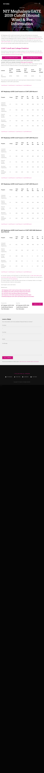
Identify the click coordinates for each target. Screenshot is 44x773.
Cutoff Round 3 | (19, 85)
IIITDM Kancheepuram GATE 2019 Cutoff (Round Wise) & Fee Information (18, 296)
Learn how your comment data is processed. (29, 361)
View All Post (37, 304)
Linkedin (26, 376)
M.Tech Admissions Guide (11, 57)
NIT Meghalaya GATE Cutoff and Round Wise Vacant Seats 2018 (16, 290)
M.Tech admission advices (37, 52)
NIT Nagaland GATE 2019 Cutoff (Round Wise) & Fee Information (16, 291)
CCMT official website (6, 41)
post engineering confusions (9, 54)
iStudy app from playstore (27, 62)
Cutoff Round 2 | (12, 85)
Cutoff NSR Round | (27, 85)
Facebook (9, 376)
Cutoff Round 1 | (4, 85)
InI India (6, 4)
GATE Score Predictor (32, 57)
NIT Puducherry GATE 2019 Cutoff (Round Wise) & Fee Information (16, 294)
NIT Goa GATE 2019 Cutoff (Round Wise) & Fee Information (15, 293)
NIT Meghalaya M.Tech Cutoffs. (34, 38)
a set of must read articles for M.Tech (22, 52)
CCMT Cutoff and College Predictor (15, 48)
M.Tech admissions (13, 278)
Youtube (34, 376)
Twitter (18, 376)
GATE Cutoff (22, 7)
